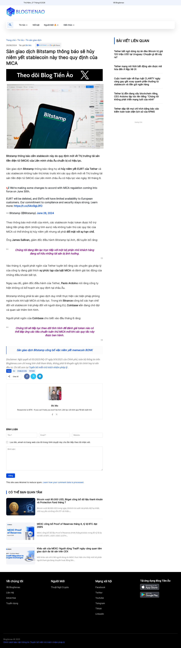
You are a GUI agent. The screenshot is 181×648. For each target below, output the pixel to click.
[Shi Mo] (54, 393)
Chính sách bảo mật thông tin (16, 642)
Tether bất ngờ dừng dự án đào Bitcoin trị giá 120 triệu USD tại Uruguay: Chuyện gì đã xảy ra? (138, 54)
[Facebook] (27, 376)
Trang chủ (11, 40)
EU (14, 371)
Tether (32, 371)
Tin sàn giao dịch (33, 40)
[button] (10, 25)
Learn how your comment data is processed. (63, 482)
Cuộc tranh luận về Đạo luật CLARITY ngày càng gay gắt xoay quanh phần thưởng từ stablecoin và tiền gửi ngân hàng (137, 81)
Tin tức (20, 40)
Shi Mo (28, 45)
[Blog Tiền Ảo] (32, 11)
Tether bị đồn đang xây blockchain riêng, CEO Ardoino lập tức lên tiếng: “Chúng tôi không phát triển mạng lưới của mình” (136, 96)
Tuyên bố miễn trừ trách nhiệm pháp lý (48, 367)
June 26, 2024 (45, 213)
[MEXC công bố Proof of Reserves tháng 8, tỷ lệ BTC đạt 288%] (20, 531)
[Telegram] (40, 376)
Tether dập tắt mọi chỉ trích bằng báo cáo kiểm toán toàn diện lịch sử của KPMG (136, 110)
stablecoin (22, 371)
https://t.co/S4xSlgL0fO (28, 205)
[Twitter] (33, 376)
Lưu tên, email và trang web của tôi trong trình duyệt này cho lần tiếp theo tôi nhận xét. (50, 442)
